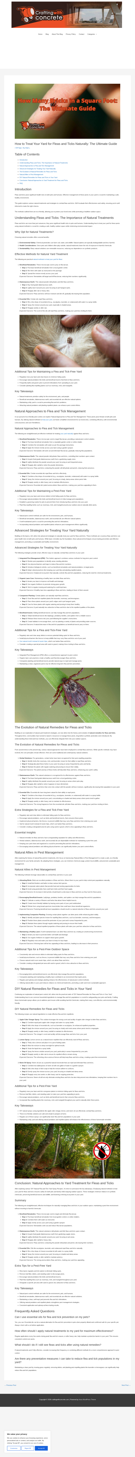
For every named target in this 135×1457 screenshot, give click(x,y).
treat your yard (47, 420)
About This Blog (57, 34)
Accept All (41, 1448)
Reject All (28, 1448)
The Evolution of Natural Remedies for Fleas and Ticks (38, 172)
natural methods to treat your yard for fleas (47, 259)
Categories (91, 34)
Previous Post (10, 1385)
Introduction (24, 160)
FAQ (21, 183)
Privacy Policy (71, 34)
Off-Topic (19, 148)
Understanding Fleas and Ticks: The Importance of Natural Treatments (44, 163)
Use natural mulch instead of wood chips (33, 641)
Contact (81, 34)
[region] (27, 1442)
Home (40, 34)
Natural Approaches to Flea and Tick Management (37, 166)
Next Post (126, 1385)
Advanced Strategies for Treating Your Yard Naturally (38, 169)
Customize (13, 1448)
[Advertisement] (67, 53)
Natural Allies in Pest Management (31, 174)
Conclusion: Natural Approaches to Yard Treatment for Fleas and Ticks (44, 180)
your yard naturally (66, 433)
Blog (47, 34)
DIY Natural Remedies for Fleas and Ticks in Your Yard (38, 177)
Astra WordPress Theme (87, 1399)
